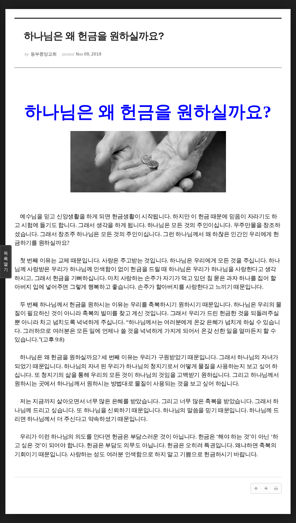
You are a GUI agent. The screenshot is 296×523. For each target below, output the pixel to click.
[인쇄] (276, 488)
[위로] (256, 488)
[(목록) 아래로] (266, 488)
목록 (6, 261)
